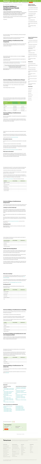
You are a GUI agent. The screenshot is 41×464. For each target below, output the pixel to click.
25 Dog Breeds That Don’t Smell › (32, 69)
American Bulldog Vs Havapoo (8, 410)
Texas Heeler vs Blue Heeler (6, 454)
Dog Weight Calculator (15, 2)
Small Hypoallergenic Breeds (25, 2)
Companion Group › (30, 88)
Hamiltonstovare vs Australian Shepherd (21, 394)
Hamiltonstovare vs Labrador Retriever (21, 387)
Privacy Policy (31, 451)
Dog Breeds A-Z (10, 2)
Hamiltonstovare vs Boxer (19, 395)
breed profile (7, 372)
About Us (31, 445)
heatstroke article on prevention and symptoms (12, 149)
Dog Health (22, 445)
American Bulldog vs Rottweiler (8, 392)
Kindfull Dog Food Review (14, 456)
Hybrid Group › (29, 93)
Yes (12, 421)
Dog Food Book (30, 2)
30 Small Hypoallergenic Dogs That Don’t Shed (15, 282)
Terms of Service (31, 452)
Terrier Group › (30, 98)
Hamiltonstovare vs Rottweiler (20, 391)
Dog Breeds (22, 451)
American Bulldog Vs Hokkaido (8, 411)
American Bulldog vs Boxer (7, 397)
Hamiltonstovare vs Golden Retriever (20, 390)
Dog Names (20, 2)
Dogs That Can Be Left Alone (6, 445)
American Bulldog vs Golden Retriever (9, 391)
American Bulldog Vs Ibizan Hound (20, 410)
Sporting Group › (30, 96)
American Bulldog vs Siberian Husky (8, 398)
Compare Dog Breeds (5, 2)
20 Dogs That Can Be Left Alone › (32, 63)
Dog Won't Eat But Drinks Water (15, 445)
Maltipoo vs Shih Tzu (5, 455)
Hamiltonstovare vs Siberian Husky (20, 396)
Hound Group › (29, 91)
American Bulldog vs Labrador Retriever (9, 388)
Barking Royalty (6, 1)
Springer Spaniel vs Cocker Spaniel (6, 456)
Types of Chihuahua (5, 453)
